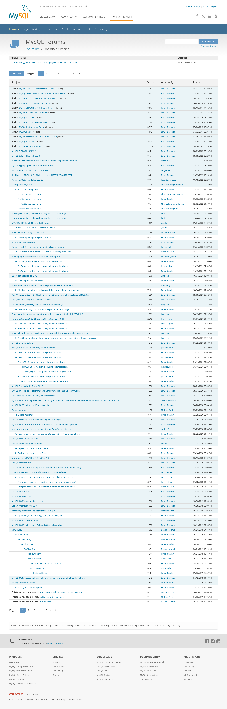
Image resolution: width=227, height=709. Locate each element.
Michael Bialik (167, 410)
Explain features (19, 410)
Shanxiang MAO (168, 256)
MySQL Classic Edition (19, 675)
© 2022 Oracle (31, 694)
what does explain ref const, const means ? (31, 170)
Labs (47, 29)
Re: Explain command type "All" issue (31, 448)
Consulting (58, 670)
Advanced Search (208, 46)
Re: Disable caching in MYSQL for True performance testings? (42, 309)
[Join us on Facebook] (196, 17)
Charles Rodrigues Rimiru (172, 184)
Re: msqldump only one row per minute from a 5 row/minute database (47, 434)
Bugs (25, 29)
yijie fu (164, 223)
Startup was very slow (22, 184)
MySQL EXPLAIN (26, 141)
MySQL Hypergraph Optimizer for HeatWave (32, 165)
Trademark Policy (56, 699)
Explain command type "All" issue (27, 443)
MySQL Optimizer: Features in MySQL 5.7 (38, 136)
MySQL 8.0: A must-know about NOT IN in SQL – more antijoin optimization (46, 424)
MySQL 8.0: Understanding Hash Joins (29, 501)
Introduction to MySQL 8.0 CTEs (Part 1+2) (31, 458)
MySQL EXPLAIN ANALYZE (24, 151)
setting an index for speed (23, 582)
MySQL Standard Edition (20, 670)
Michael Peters (167, 582)
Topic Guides (146, 679)
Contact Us (189, 662)
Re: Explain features (24, 415)
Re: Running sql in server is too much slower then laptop (40, 261)
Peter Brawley (167, 189)
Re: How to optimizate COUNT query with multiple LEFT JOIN (42, 323)
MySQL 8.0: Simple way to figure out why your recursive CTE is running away (46, 467)
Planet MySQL (61, 29)
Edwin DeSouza (168, 146)
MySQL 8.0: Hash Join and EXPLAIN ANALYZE (39, 98)
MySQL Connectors (149, 675)
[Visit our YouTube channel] (215, 17)
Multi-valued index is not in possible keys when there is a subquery (42, 285)
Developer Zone (121, 16)
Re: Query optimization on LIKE (29, 280)
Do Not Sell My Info (25, 699)
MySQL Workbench (105, 679)
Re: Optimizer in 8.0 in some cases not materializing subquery (43, 251)
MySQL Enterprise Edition (21, 666)
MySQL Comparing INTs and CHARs (28, 386)
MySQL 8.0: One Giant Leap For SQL (35, 103)
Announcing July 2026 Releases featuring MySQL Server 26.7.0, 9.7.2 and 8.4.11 (48, 62)
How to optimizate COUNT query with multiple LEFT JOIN (38, 319)
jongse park (166, 170)
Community (101, 29)
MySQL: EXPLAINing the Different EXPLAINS (32, 299)
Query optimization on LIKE (24, 276)
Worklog (36, 29)
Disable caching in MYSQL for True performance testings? (37, 304)
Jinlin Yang (165, 285)
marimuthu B (167, 568)
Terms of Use (41, 699)
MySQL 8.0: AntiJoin (20, 491)
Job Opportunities (192, 675)
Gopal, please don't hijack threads (45, 563)
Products (15, 657)
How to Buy (189, 666)
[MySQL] (20, 12)
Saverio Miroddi (168, 400)
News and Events (81, 29)
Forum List (32, 49)
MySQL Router (103, 675)
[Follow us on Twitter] (212, 642)
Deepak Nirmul (168, 530)
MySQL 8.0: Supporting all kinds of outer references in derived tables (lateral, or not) (50, 578)
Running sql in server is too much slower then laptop (36, 256)
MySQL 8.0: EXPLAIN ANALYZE (25, 438)
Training (56, 662)
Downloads (68, 16)
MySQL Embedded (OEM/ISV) (22, 683)
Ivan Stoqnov (167, 319)
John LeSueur (167, 472)
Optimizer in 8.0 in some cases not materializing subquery (38, 247)
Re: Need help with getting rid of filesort (33, 237)
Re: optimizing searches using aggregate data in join (38, 515)
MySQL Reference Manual (152, 662)
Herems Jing (166, 266)
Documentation (93, 16)
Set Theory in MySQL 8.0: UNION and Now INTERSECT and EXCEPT (42, 175)
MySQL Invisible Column (23, 343)
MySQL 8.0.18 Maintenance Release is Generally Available (37, 525)
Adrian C (165, 429)
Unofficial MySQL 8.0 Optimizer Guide (36, 108)
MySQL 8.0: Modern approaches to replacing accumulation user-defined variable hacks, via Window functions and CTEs (66, 400)
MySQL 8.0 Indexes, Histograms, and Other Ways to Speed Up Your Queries (46, 391)
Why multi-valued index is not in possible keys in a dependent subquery (44, 160)
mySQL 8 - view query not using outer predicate (33, 347)
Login (205, 6)
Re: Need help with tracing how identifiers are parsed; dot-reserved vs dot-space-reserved (56, 338)
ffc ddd (164, 213)
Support (56, 675)
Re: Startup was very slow (26, 189)
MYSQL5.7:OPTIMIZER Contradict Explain (30, 223)
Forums (14, 29)
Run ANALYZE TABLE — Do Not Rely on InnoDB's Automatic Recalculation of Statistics (50, 295)
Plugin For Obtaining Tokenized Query (29, 180)
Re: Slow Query (21, 534)
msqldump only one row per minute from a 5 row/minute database (42, 429)
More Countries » (55, 643)
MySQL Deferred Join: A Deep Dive (27, 156)
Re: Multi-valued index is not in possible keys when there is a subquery (47, 290)
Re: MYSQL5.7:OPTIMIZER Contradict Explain (35, 227)
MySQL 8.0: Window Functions (33, 112)
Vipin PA (164, 443)
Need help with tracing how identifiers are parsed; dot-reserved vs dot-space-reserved (51, 333)
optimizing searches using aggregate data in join (33, 510)
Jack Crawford (167, 347)
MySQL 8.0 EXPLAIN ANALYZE (25, 242)
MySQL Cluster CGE (18, 679)
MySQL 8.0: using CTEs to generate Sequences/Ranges (36, 419)
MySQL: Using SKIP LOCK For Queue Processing (33, 395)
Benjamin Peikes (168, 247)
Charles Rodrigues (169, 208)
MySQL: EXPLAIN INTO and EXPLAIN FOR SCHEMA (42, 93)
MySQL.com (47, 16)
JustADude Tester (169, 180)
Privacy (12, 699)
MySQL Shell (102, 670)
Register (214, 6)
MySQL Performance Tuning (32, 127)
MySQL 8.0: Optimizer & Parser (33, 122)
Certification (58, 666)
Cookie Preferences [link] (74, 699)
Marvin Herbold (168, 232)
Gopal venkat (167, 558)
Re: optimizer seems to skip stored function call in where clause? (44, 477)
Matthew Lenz (167, 510)
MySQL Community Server (109, 662)
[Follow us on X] (202, 17)
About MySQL (192, 657)
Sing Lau (165, 276)
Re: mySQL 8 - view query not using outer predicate (38, 352)
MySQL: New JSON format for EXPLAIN (36, 88)
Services (58, 657)
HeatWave (14, 662)
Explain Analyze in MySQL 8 (24, 506)
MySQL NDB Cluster (106, 666)
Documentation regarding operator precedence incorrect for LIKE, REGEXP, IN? (47, 314)
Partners (187, 670)
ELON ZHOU (166, 160)
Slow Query (17, 530)
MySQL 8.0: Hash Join (21, 462)
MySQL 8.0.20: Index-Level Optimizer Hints (31, 405)
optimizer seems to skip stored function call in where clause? (39, 472)
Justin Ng (165, 314)
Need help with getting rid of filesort (28, 232)
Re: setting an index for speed (28, 587)
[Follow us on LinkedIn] (208, 17)
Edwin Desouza (168, 88)
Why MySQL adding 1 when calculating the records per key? (39, 213)
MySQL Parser (25, 132)
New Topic (16, 73)
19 (73, 73)
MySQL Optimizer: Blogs (30, 146)
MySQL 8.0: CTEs (26, 117)
